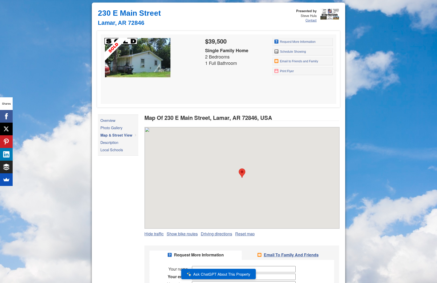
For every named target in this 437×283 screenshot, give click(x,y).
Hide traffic (154, 234)
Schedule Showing (292, 51)
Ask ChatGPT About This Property (221, 274)
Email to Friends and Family (298, 61)
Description (109, 142)
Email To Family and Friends (291, 255)
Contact (311, 20)
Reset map (245, 234)
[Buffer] (6, 167)
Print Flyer (286, 71)
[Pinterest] (6, 141)
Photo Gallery (111, 127)
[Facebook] (6, 116)
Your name (178, 269)
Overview (107, 120)
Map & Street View (116, 135)
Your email (178, 276)
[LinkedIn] (6, 154)
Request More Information (297, 42)
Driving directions (216, 234)
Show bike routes (182, 234)
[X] (6, 129)
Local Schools (111, 149)
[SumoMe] (6, 179)
